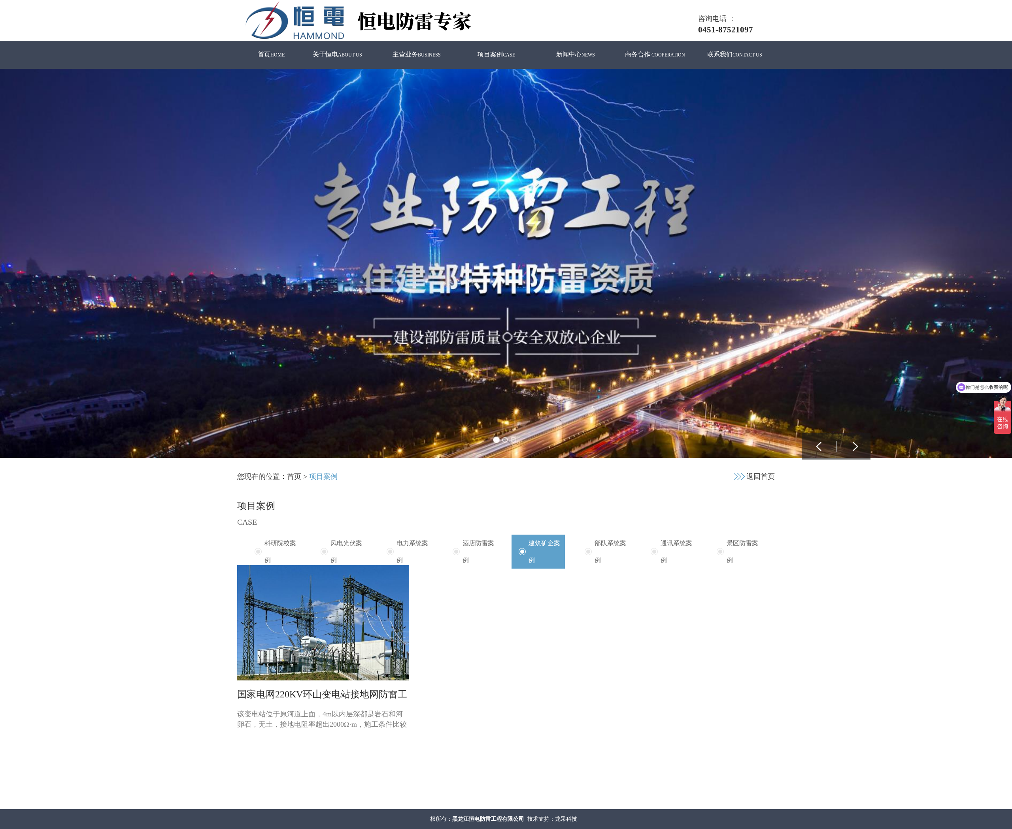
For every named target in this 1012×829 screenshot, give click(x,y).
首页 (271, 54)
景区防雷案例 (742, 551)
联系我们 (734, 54)
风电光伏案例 (346, 551)
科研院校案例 (280, 551)
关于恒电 (337, 54)
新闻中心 (575, 54)
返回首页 (760, 476)
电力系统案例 (412, 551)
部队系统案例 (610, 551)
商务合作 (655, 54)
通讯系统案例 (676, 551)
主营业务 (417, 54)
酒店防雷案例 (478, 551)
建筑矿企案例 (544, 551)
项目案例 (496, 54)
